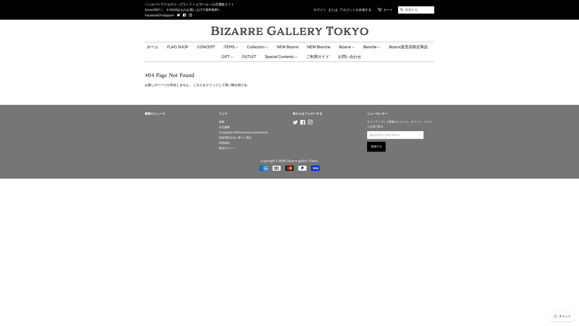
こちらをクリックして (209, 85)
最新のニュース (155, 113)
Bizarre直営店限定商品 (408, 47)
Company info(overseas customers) (243, 132)
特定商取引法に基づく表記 (235, 137)
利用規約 (224, 142)
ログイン (319, 10)
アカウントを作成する (355, 10)
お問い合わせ (349, 56)
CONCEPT (206, 47)
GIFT (225, 56)
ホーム (152, 47)
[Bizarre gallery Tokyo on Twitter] (179, 15)
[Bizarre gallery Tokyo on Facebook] (184, 15)
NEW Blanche (318, 47)
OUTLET (249, 56)
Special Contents (280, 56)
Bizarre (345, 47)
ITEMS (229, 47)
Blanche (370, 47)
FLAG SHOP (177, 47)
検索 (221, 121)
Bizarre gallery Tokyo (302, 161)
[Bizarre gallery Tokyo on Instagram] (190, 15)
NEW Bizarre (287, 47)
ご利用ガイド (317, 56)
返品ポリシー (227, 148)
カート (388, 10)
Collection (256, 47)
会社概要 (224, 127)
